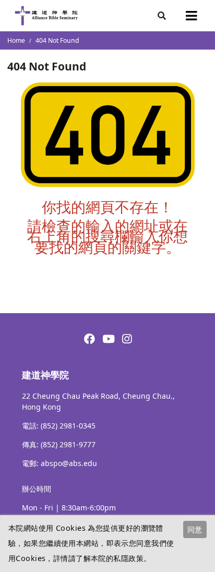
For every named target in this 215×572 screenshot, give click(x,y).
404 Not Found (57, 40)
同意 (194, 529)
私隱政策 (128, 558)
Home (16, 40)
